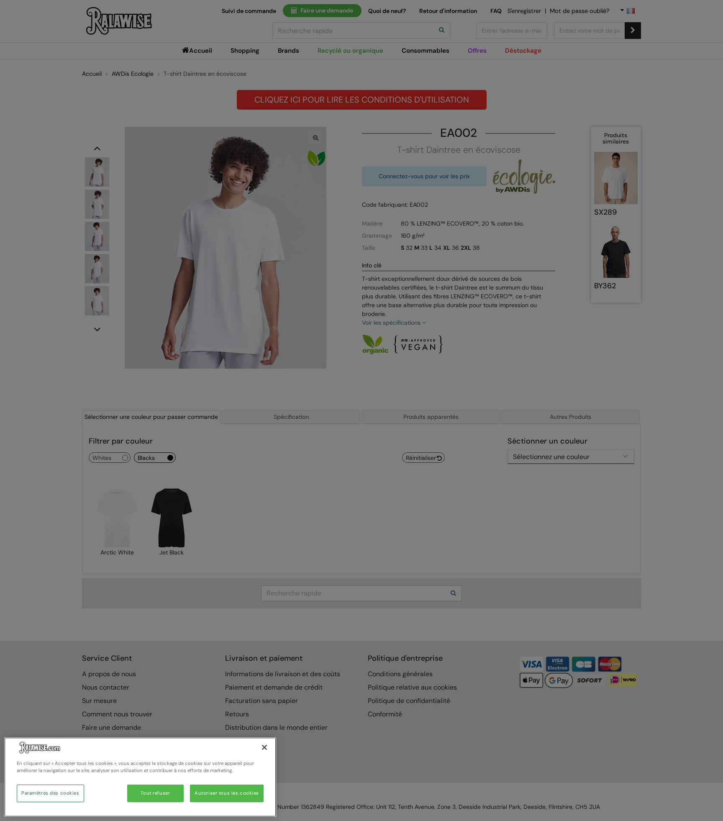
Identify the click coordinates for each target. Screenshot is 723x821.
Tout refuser (155, 793)
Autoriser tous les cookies (227, 793)
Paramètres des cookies (50, 793)
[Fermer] (264, 747)
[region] (140, 777)
